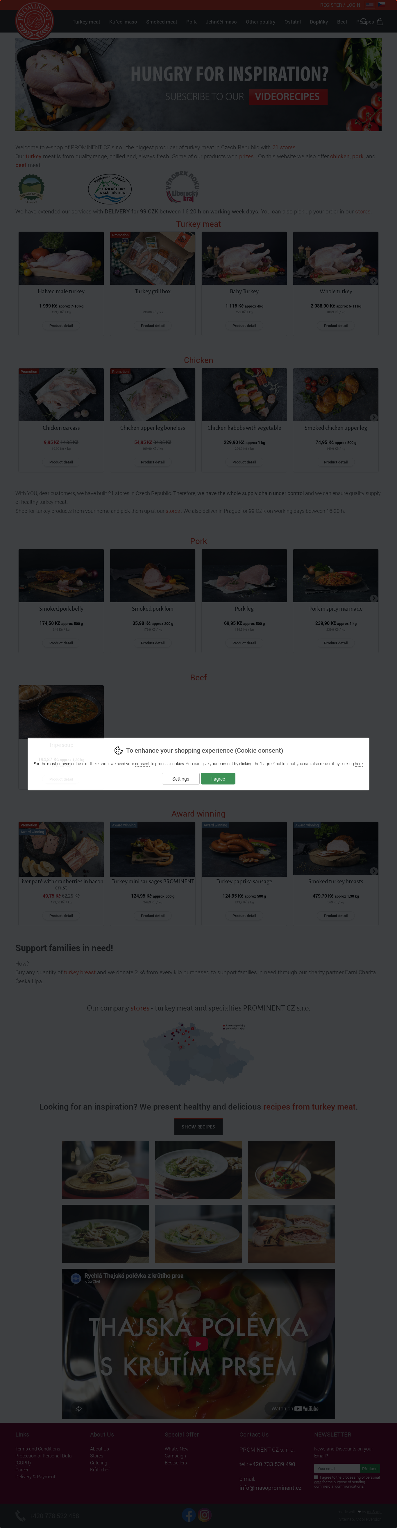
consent (142, 763)
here (359, 763)
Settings (180, 779)
